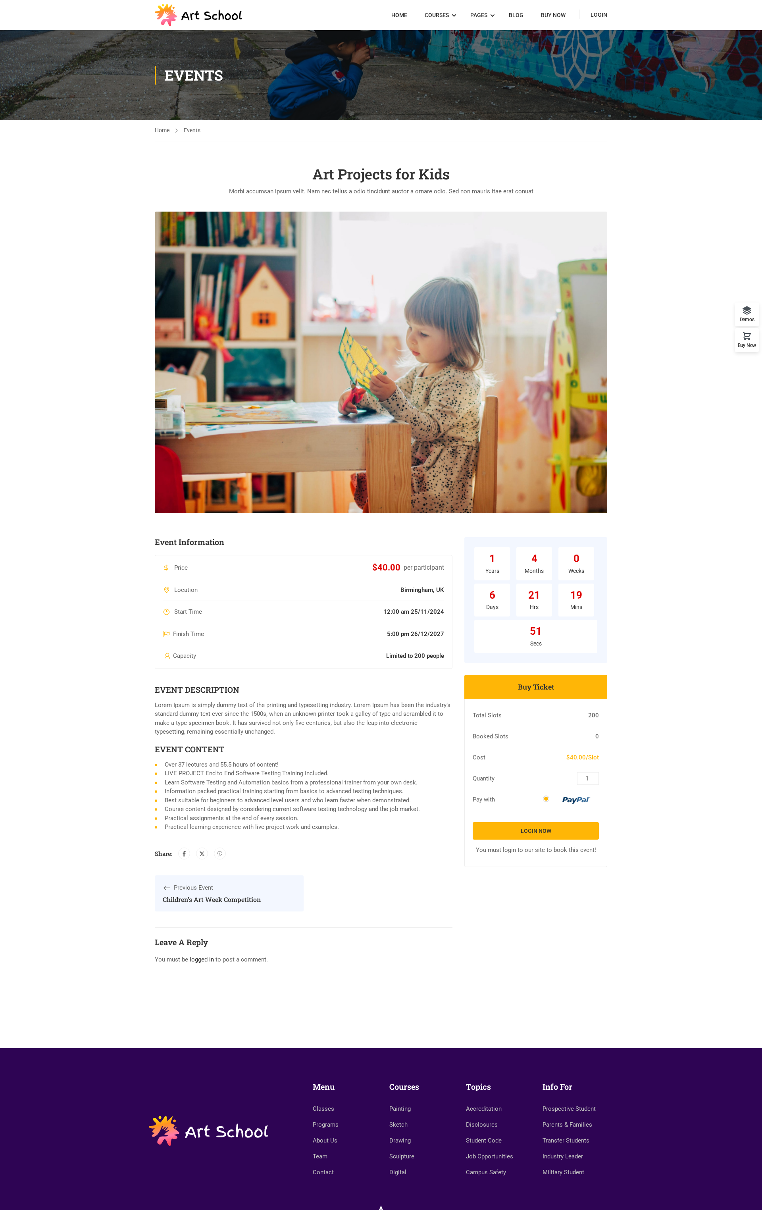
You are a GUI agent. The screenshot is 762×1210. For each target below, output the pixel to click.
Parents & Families (567, 1124)
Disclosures (482, 1124)
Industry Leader (563, 1156)
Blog (516, 15)
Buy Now (553, 15)
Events (192, 130)
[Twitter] (202, 853)
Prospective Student (569, 1108)
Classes (323, 1108)
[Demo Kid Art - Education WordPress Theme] (198, 15)
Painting (400, 1108)
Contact (323, 1172)
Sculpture (401, 1156)
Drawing (400, 1140)
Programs (326, 1124)
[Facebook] (184, 853)
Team (320, 1156)
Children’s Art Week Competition (212, 899)
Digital (397, 1172)
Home (399, 15)
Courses (437, 15)
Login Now (536, 831)
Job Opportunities (489, 1156)
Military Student (563, 1172)
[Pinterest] (220, 853)
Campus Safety (486, 1172)
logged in (202, 959)
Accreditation (484, 1108)
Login (599, 15)
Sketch (398, 1124)
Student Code (484, 1140)
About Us (325, 1140)
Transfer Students (566, 1140)
